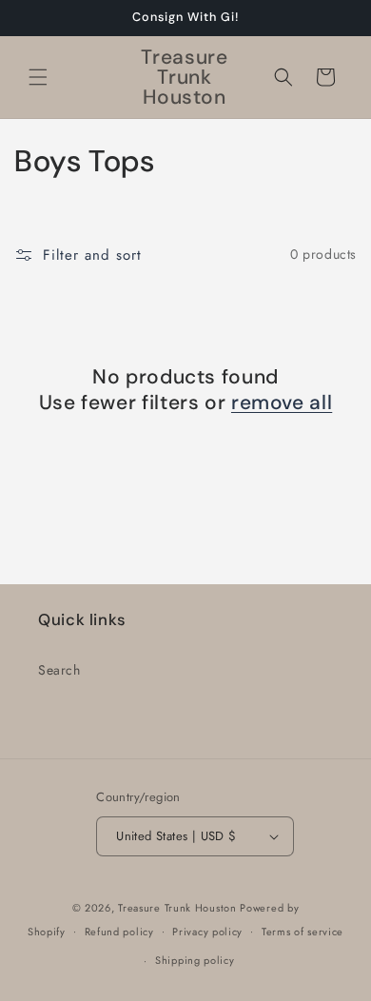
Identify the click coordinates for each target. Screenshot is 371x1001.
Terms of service (302, 931)
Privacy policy (207, 931)
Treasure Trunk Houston (177, 907)
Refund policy (119, 931)
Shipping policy (195, 960)
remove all (281, 403)
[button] (38, 77)
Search (59, 669)
